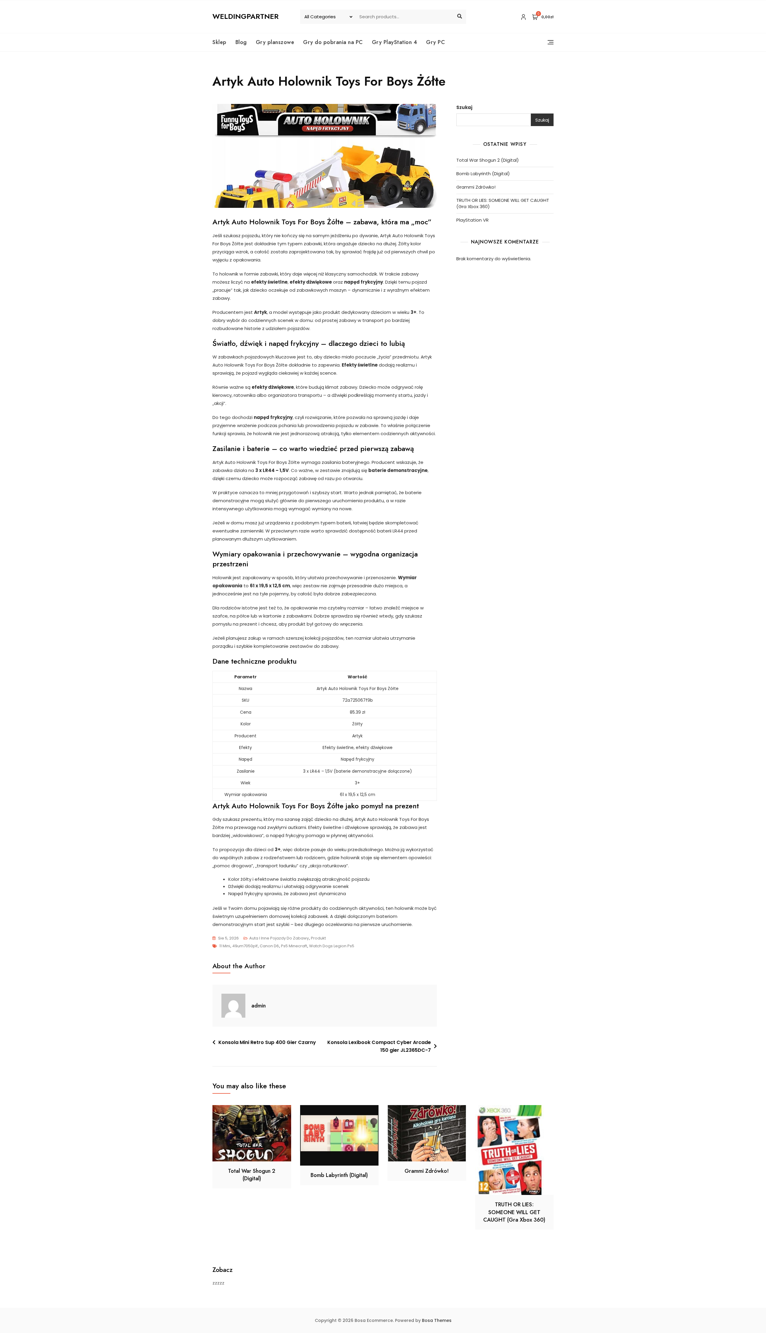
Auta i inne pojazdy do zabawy (279, 938)
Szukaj (464, 107)
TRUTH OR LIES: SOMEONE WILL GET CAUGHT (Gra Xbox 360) (502, 203)
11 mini (224, 946)
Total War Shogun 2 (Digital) (487, 160)
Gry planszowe (275, 42)
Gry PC (435, 42)
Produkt (318, 938)
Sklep (219, 42)
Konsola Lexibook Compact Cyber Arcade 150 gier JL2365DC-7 (379, 1046)
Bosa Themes (437, 1320)
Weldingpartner (245, 16)
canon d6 (269, 946)
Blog (241, 42)
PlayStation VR (472, 220)
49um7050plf (245, 946)
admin (258, 1006)
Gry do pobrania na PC (333, 42)
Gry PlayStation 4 (394, 42)
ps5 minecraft (294, 946)
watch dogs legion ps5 (331, 946)
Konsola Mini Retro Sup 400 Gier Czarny (267, 1042)
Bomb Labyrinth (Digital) (483, 173)
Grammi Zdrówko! (476, 187)
